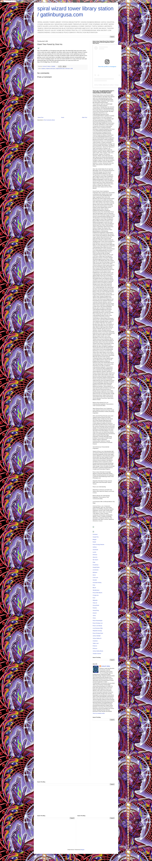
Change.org (95, 595)
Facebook (95, 534)
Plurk (94, 585)
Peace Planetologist (97, 620)
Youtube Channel (97, 653)
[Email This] (59, 66)
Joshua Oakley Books (98, 651)
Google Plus (96, 537)
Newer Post (40, 117)
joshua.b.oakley (108, 85)
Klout (94, 597)
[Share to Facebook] (64, 66)
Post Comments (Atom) (49, 120)
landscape (67, 68)
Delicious (95, 554)
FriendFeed (95, 564)
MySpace (95, 572)
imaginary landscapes (50, 68)
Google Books (96, 567)
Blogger (94, 539)
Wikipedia (95, 600)
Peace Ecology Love (98, 623)
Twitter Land (96, 643)
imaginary (43, 68)
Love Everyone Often (98, 628)
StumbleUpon (96, 590)
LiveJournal (95, 570)
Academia (95, 641)
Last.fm (94, 552)
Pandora (95, 608)
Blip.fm (94, 587)
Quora (94, 575)
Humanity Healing (97, 582)
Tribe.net (95, 603)
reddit (71, 68)
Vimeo (94, 618)
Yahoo (94, 615)
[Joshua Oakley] (93, 531)
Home (62, 117)
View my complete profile (99, 713)
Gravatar (95, 580)
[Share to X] (62, 66)
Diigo (94, 562)
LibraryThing (96, 610)
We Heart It (95, 559)
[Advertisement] (104, 749)
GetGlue (95, 547)
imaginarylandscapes (60, 68)
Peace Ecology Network (98, 544)
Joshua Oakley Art (97, 638)
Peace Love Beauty (97, 625)
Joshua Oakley (98, 85)
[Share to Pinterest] (65, 66)
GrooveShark (96, 605)
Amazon (95, 613)
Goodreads (95, 549)
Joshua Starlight (96, 635)
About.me (95, 557)
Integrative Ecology (97, 630)
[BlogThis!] (60, 66)
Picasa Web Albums (97, 592)
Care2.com (95, 577)
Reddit (94, 542)
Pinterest (95, 646)
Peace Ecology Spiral (98, 633)
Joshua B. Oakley (105, 666)
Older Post (84, 117)
